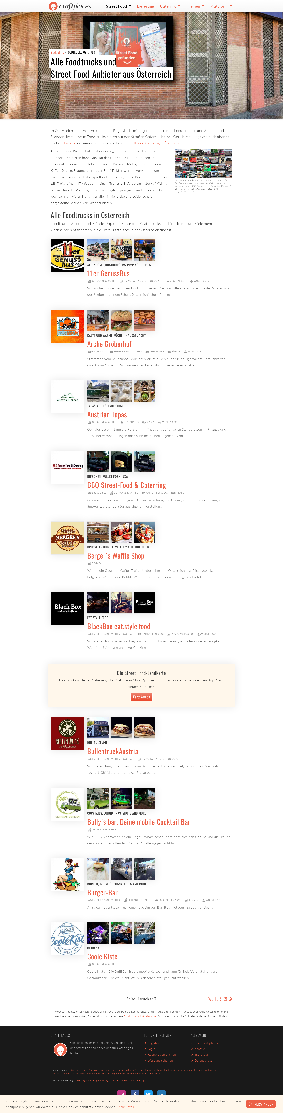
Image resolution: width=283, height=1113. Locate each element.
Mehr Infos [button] (125, 1107)
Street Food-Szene (90, 1073)
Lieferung (145, 6)
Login (151, 1049)
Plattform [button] (219, 6)
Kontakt (200, 1049)
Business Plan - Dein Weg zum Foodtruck (93, 1069)
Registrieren (156, 1043)
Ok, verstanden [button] (261, 1104)
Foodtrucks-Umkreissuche (140, 1016)
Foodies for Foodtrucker (64, 1073)
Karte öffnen (141, 696)
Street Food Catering (133, 1080)
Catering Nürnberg (86, 1080)
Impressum (202, 1054)
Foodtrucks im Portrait (131, 1069)
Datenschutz (203, 1060)
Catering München (108, 1080)
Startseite (57, 52)
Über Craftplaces (206, 1043)
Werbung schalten (160, 1060)
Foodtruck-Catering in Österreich (155, 143)
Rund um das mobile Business (143, 1073)
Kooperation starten (162, 1054)
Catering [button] (168, 6)
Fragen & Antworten (205, 1069)
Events (69, 143)
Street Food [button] (117, 6)
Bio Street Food (154, 1069)
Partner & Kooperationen (178, 1069)
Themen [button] (193, 6)
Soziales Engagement (113, 1073)
